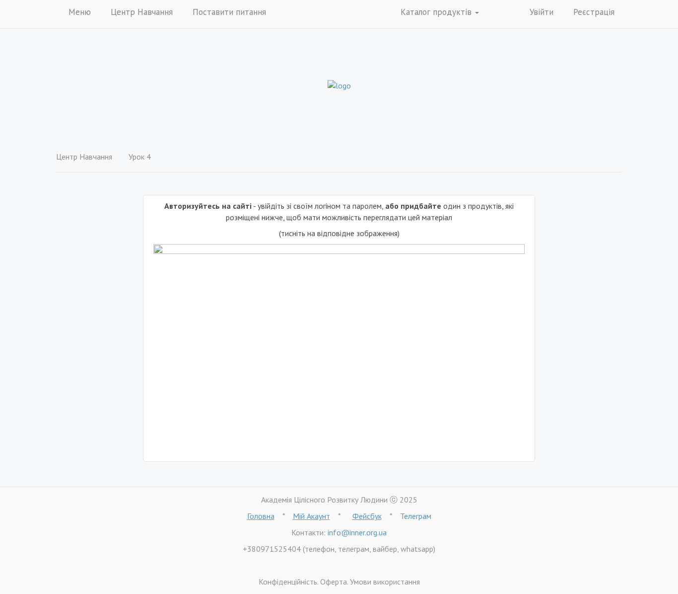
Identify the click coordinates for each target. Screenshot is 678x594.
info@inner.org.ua (357, 532)
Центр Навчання (142, 11)
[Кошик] (502, 13)
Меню (79, 11)
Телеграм (415, 516)
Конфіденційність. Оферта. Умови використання (339, 582)
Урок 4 (140, 157)
